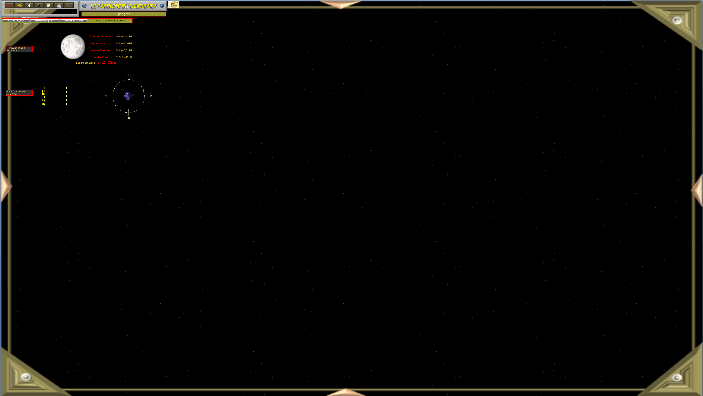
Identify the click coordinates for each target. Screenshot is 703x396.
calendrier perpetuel (44, 21)
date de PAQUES (16, 21)
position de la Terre (73, 21)
